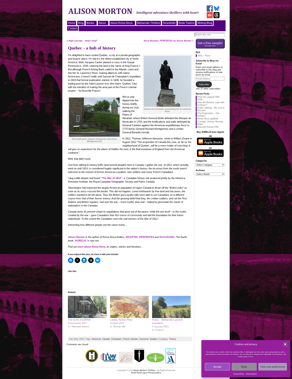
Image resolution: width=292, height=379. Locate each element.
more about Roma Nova (91, 246)
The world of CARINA (79, 319)
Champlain (116, 339)
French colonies (130, 339)
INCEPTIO (132, 237)
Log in (145, 373)
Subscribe (204, 84)
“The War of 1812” (111, 178)
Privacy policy (154, 373)
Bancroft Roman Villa (208, 127)
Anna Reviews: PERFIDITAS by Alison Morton (167, 40)
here (251, 356)
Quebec (153, 339)
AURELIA (80, 240)
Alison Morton (76, 237)
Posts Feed (136, 373)
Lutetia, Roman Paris (121, 319)
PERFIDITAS (147, 237)
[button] (285, 344)
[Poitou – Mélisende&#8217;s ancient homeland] (171, 307)
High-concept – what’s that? (83, 40)
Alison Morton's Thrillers (144, 370)
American (96, 339)
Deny (244, 366)
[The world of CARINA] (87, 307)
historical (144, 339)
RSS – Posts (204, 55)
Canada (106, 339)
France (172, 339)
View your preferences (272, 366)
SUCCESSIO (166, 237)
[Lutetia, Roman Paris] (129, 307)
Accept (217, 366)
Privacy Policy (238, 374)
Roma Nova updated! (208, 118)
